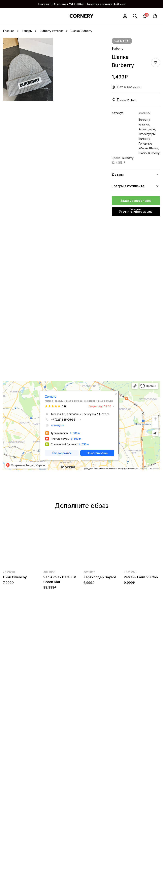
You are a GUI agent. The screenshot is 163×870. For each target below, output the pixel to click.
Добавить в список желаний (155, 62)
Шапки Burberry (149, 153)
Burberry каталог (51, 31)
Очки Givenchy (15, 577)
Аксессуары (147, 129)
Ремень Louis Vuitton (141, 577)
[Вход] (125, 16)
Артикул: (118, 112)
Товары (27, 31)
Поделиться (126, 100)
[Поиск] (135, 16)
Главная (8, 31)
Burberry (117, 48)
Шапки (153, 148)
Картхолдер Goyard (99, 577)
